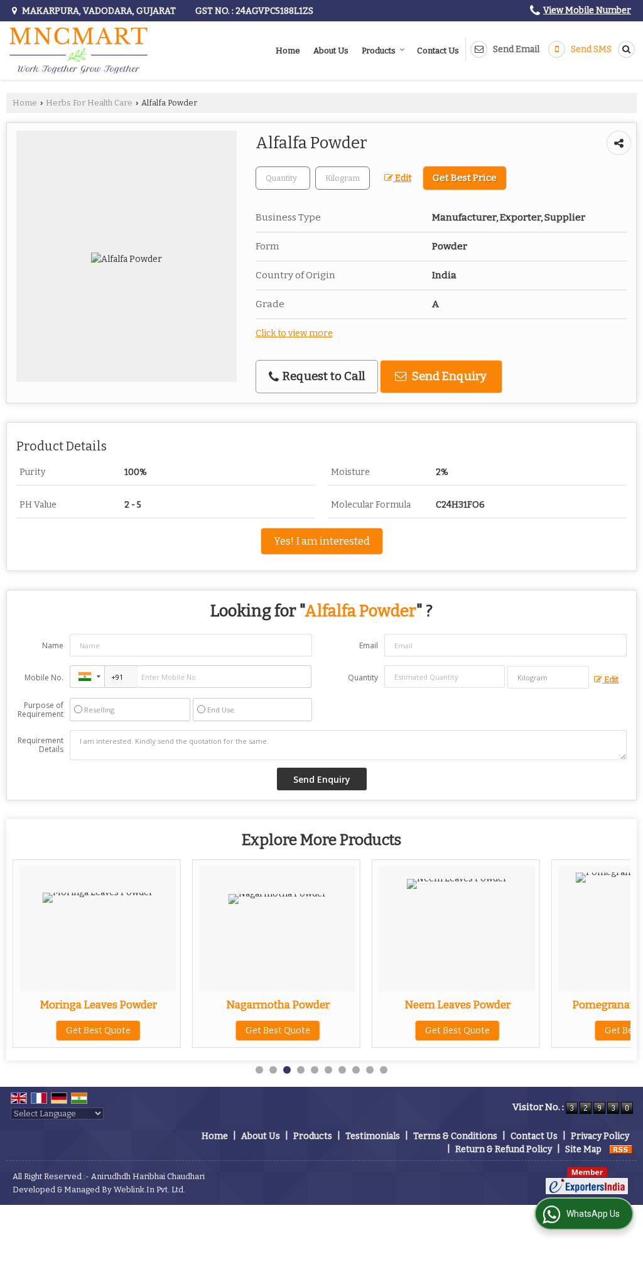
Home (288, 50)
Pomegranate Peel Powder (577, 1004)
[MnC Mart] (78, 51)
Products (379, 50)
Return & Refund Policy (503, 1149)
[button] (587, 10)
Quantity (363, 677)
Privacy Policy (600, 1136)
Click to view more (294, 333)
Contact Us (438, 50)
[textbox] (342, 178)
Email (368, 645)
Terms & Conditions (455, 1136)
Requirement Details (40, 745)
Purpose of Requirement (40, 710)
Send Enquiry (448, 376)
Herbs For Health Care (89, 102)
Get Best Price (465, 177)
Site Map (583, 1149)
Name (52, 645)
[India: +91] (87, 676)
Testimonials (372, 1136)
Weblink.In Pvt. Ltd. (149, 1189)
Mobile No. (43, 677)
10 (383, 1070)
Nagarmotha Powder (217, 1004)
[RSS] (621, 1149)
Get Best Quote (217, 1030)
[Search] (624, 49)
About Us (331, 50)
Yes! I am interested (322, 541)
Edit (402, 178)
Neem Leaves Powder (397, 1004)
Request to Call (322, 376)
